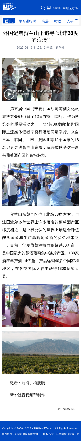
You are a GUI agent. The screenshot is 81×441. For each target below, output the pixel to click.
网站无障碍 (70, 8)
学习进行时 (27, 20)
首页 (9, 20)
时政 (57, 20)
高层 (45, 20)
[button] (9, 97)
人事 (70, 20)
